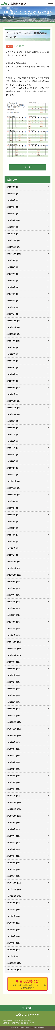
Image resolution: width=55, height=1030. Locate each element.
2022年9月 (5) (13, 501)
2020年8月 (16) (13, 669)
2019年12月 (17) (14, 722)
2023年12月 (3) (13, 401)
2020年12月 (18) (14, 642)
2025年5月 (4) (13, 287)
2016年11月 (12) (14, 970)
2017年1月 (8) (13, 956)
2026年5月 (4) (13, 207)
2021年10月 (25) (14, 575)
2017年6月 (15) (13, 923)
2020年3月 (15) (13, 702)
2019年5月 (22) (13, 769)
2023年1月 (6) (13, 474)
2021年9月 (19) (13, 582)
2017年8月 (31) (13, 909)
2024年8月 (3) (13, 347)
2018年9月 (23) (13, 822)
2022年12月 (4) (13, 481)
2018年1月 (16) (13, 876)
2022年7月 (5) (13, 515)
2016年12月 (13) (14, 963)
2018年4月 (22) (13, 856)
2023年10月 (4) (13, 414)
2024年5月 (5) (13, 367)
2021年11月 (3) (13, 568)
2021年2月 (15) (13, 628)
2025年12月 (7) (13, 240)
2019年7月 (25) (13, 756)
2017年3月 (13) (13, 943)
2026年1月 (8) (13, 234)
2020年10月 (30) (14, 655)
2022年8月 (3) (13, 508)
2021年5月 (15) (13, 608)
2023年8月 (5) (13, 428)
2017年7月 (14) (13, 916)
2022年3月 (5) (13, 541)
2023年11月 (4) (13, 408)
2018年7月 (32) (13, 836)
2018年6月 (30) (13, 843)
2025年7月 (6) (13, 274)
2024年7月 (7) (13, 354)
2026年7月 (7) (13, 194)
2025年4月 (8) (13, 294)
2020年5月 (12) (13, 689)
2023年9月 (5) (13, 421)
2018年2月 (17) (13, 869)
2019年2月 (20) (13, 789)
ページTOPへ (27, 1008)
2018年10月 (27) (14, 816)
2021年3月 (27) (13, 622)
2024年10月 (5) (13, 334)
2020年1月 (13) (13, 715)
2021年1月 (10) (13, 635)
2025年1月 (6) (13, 314)
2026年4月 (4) (13, 214)
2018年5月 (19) (13, 849)
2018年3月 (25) (13, 863)
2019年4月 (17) (13, 776)
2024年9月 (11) (13, 341)
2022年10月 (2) (13, 495)
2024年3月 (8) (13, 381)
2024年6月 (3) (13, 361)
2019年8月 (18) (13, 749)
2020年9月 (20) (13, 662)
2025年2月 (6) (13, 307)
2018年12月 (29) (14, 802)
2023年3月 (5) (13, 461)
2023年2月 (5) (13, 468)
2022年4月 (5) (13, 535)
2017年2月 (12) (13, 950)
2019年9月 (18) (13, 742)
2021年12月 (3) (13, 561)
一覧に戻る (27, 167)
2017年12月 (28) (14, 883)
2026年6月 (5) (13, 200)
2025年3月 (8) (13, 301)
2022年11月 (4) (13, 488)
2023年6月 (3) (13, 441)
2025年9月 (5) (13, 260)
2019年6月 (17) (13, 762)
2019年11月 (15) (14, 729)
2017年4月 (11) (13, 936)
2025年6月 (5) (13, 280)
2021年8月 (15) (13, 588)
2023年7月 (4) (13, 434)
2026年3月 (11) (13, 220)
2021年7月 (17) (13, 595)
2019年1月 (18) (13, 796)
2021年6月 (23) (13, 602)
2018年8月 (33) (13, 829)
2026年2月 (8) (13, 227)
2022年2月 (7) (13, 548)
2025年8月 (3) (13, 267)
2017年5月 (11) (13, 930)
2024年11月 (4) (13, 327)
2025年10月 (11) (14, 254)
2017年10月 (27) (14, 896)
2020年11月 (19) (14, 649)
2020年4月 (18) (13, 695)
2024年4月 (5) (13, 374)
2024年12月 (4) (13, 321)
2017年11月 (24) (14, 889)
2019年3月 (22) (13, 782)
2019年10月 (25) (14, 736)
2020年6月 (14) (13, 682)
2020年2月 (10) (13, 709)
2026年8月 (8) (13, 187)
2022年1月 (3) (13, 555)
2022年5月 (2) (13, 528)
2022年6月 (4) (13, 521)
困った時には (27, 984)
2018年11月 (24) (14, 809)
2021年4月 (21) (13, 615)
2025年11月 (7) (13, 247)
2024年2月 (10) (13, 388)
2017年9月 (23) (13, 903)
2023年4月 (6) (13, 455)
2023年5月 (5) (13, 448)
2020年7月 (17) (13, 675)
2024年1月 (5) (13, 394)
